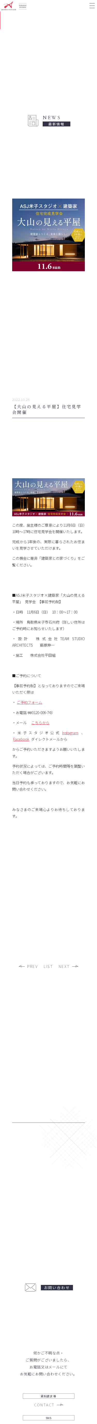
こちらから (40, 722)
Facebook (21, 739)
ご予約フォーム (29, 702)
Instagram (70, 732)
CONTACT (44, 1405)
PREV (32, 967)
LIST (48, 967)
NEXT (64, 967)
